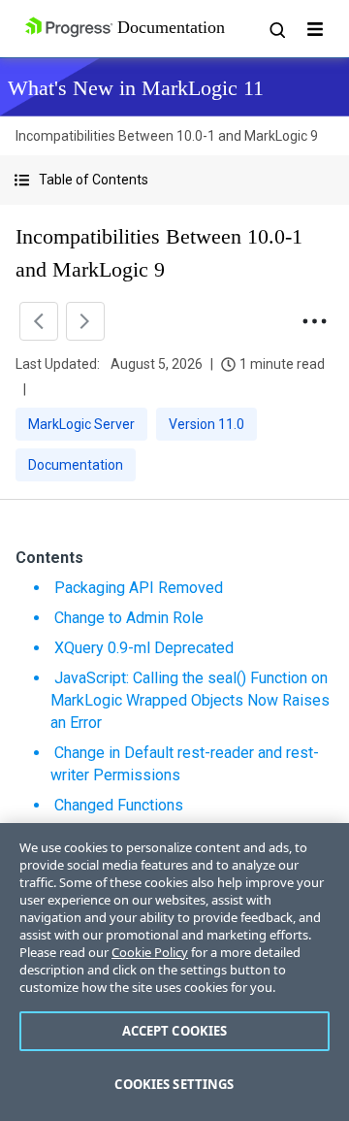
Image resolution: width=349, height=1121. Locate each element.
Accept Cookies (175, 1030)
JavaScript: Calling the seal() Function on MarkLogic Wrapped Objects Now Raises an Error (190, 700)
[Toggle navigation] (315, 29)
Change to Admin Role (129, 618)
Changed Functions (118, 805)
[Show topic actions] (314, 321)
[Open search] (276, 29)
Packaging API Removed (138, 587)
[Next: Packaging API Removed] (85, 321)
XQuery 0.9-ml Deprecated (144, 648)
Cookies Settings (174, 1084)
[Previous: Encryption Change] (38, 321)
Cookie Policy (149, 952)
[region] (174, 972)
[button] (174, 180)
